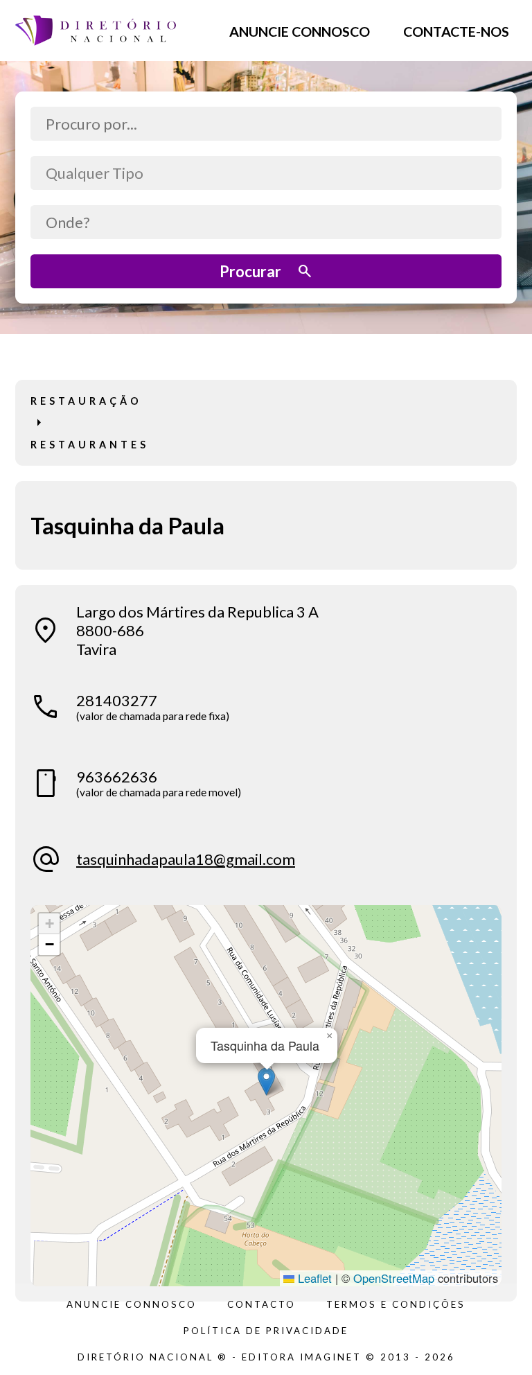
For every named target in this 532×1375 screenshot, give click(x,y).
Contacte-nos (456, 30)
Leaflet (313, 1278)
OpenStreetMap (393, 1278)
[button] (266, 1081)
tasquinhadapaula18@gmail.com (185, 859)
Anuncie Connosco (299, 30)
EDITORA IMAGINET (302, 1357)
